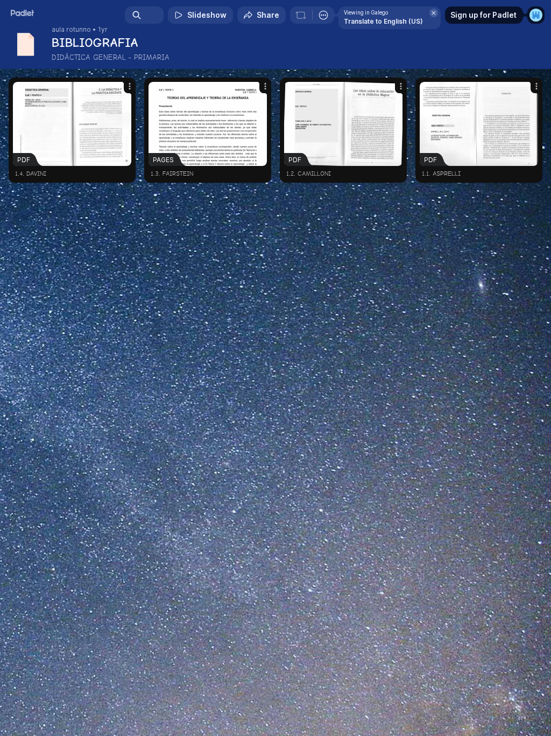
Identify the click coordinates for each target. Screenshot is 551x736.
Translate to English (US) (383, 21)
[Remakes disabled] (301, 15)
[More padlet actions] (323, 15)
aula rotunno (71, 29)
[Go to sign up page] (536, 15)
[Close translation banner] (433, 13)
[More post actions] (123, 90)
